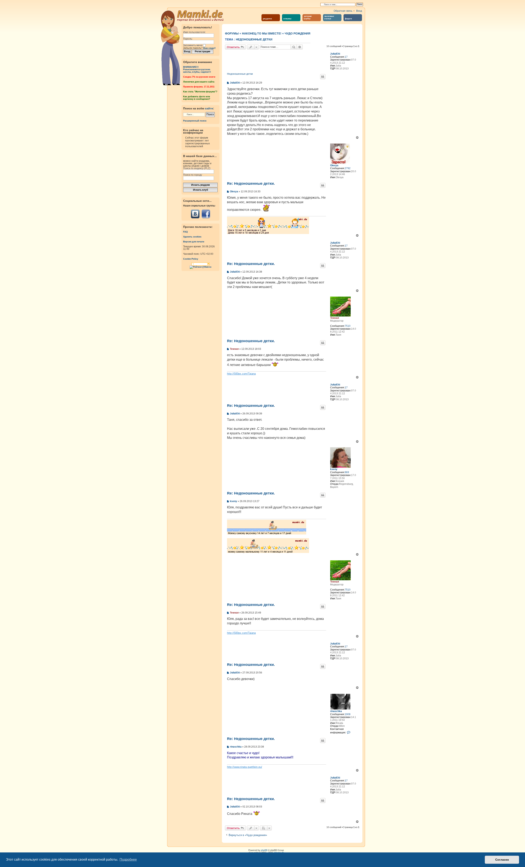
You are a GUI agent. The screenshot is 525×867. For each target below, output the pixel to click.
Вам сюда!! (209, 48)
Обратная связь (343, 10)
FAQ (185, 232)
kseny (333, 469)
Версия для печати (193, 241)
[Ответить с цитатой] (322, 76)
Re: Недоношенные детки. (251, 183)
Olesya (334, 165)
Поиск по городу (192, 174)
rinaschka (336, 711)
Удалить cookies (192, 236)
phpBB (264, 850)
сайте (209, 108)
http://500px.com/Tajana (241, 373)
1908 (347, 714)
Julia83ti (335, 53)
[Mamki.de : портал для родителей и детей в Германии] (200, 15)
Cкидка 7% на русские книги (199, 77)
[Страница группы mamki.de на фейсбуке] (205, 214)
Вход (359, 10)
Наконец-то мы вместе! (261, 33)
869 (347, 472)
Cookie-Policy (190, 259)
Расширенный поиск (195, 120)
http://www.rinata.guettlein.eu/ (244, 766)
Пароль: (188, 38)
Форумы (232, 33)
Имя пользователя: (194, 32)
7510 (347, 326)
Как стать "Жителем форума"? (200, 91)
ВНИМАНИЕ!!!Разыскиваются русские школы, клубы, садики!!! (197, 69)
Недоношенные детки (254, 39)
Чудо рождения (297, 33)
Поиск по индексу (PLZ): (197, 168)
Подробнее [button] (128, 859)
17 (346, 56)
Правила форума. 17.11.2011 (199, 86)
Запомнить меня (193, 45)
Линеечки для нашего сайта (198, 81)
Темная (334, 318)
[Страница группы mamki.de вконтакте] (195, 214)
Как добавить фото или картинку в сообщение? (196, 97)
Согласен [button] (502, 859)
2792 (347, 168)
